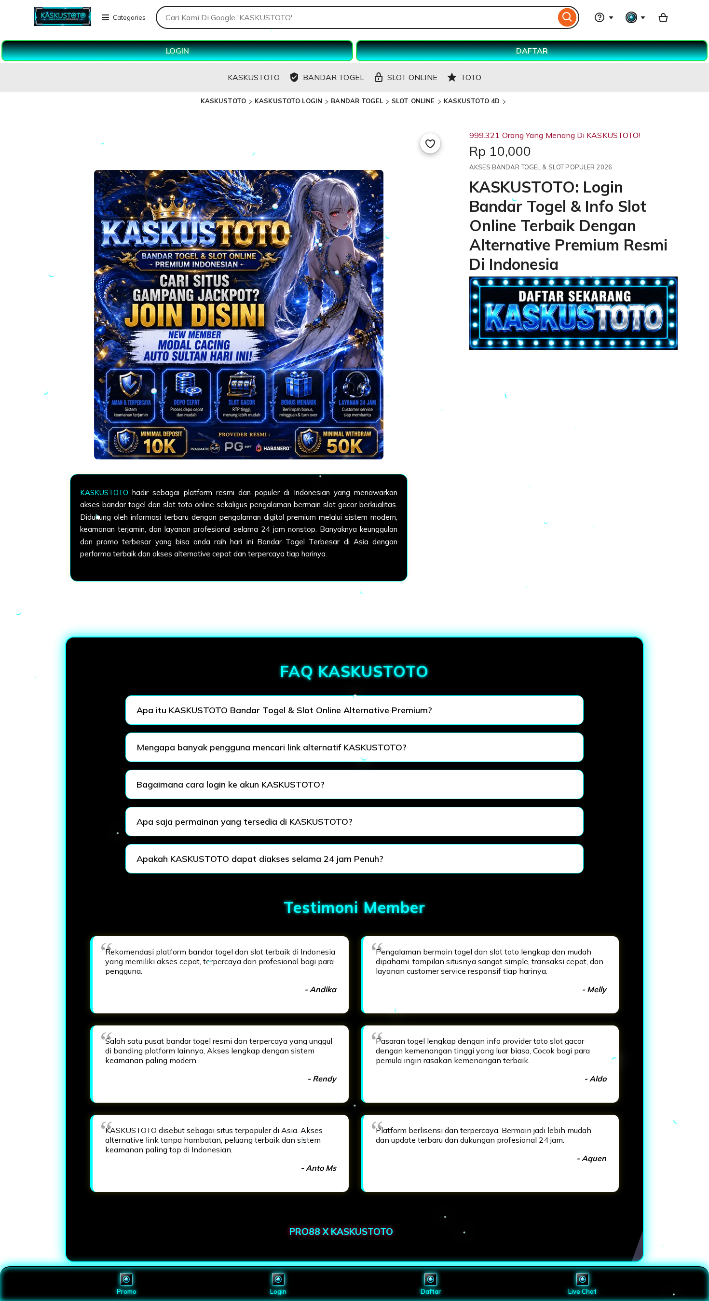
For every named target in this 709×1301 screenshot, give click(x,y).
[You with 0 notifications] (636, 17)
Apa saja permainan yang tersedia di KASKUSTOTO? (244, 821)
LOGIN (177, 50)
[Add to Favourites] (430, 143)
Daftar (431, 1291)
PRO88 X (310, 1231)
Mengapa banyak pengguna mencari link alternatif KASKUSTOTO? (271, 747)
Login (278, 1291)
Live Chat (582, 1291)
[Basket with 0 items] (663, 17)
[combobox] (356, 17)
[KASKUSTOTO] (62, 23)
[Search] (567, 17)
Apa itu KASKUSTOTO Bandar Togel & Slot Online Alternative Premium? (284, 710)
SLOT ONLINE (413, 101)
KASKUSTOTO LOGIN (288, 101)
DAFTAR (532, 50)
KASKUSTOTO (223, 101)
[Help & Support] (604, 17)
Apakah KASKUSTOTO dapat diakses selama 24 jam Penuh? (259, 858)
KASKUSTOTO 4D (472, 101)
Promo (126, 1291)
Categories (129, 17)
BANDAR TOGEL (357, 101)
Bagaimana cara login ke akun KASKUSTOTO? (230, 784)
